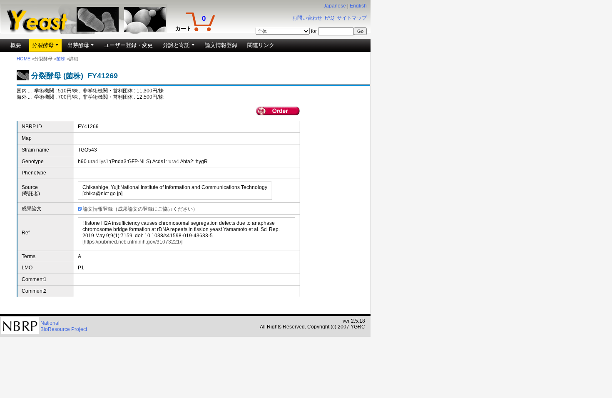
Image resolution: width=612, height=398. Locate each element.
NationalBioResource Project (63, 326)
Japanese (334, 6)
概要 (15, 45)
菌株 (60, 58)
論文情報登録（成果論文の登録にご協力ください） (140, 209)
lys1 (104, 161)
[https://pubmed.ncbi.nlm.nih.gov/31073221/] (132, 242)
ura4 (93, 161)
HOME (23, 58)
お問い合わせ (307, 18)
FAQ (329, 18)
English (358, 6)
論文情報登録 (221, 45)
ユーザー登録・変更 (128, 45)
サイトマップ (352, 18)
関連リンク (260, 45)
